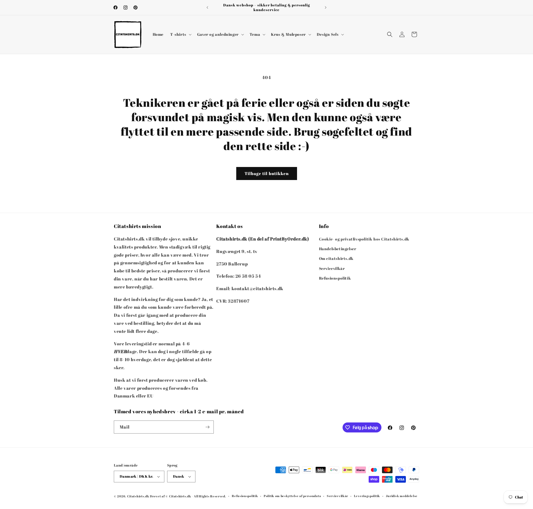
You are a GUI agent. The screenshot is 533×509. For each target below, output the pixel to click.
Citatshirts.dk (138, 496)
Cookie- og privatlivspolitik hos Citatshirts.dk (364, 239)
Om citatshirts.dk (336, 258)
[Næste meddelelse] (326, 7)
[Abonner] (207, 427)
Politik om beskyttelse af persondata (292, 496)
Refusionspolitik (335, 278)
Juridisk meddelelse (402, 496)
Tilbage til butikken (267, 173)
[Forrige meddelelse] (207, 7)
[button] (180, 34)
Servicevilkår (332, 268)
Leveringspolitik (367, 496)
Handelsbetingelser (337, 248)
